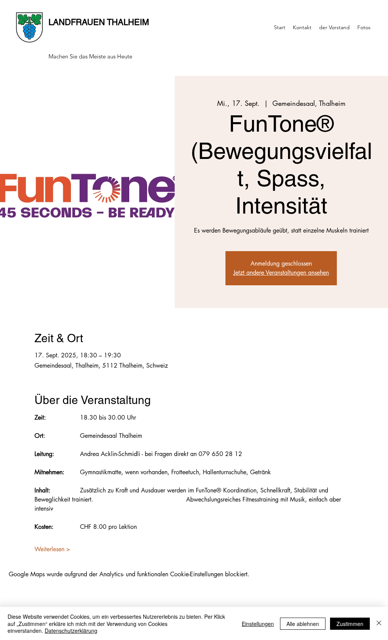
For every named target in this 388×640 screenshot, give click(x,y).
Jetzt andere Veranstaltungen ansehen (281, 273)
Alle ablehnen (302, 623)
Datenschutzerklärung (71, 630)
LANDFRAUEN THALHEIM (98, 22)
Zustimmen (349, 623)
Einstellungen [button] (258, 623)
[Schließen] (378, 623)
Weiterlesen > (52, 549)
